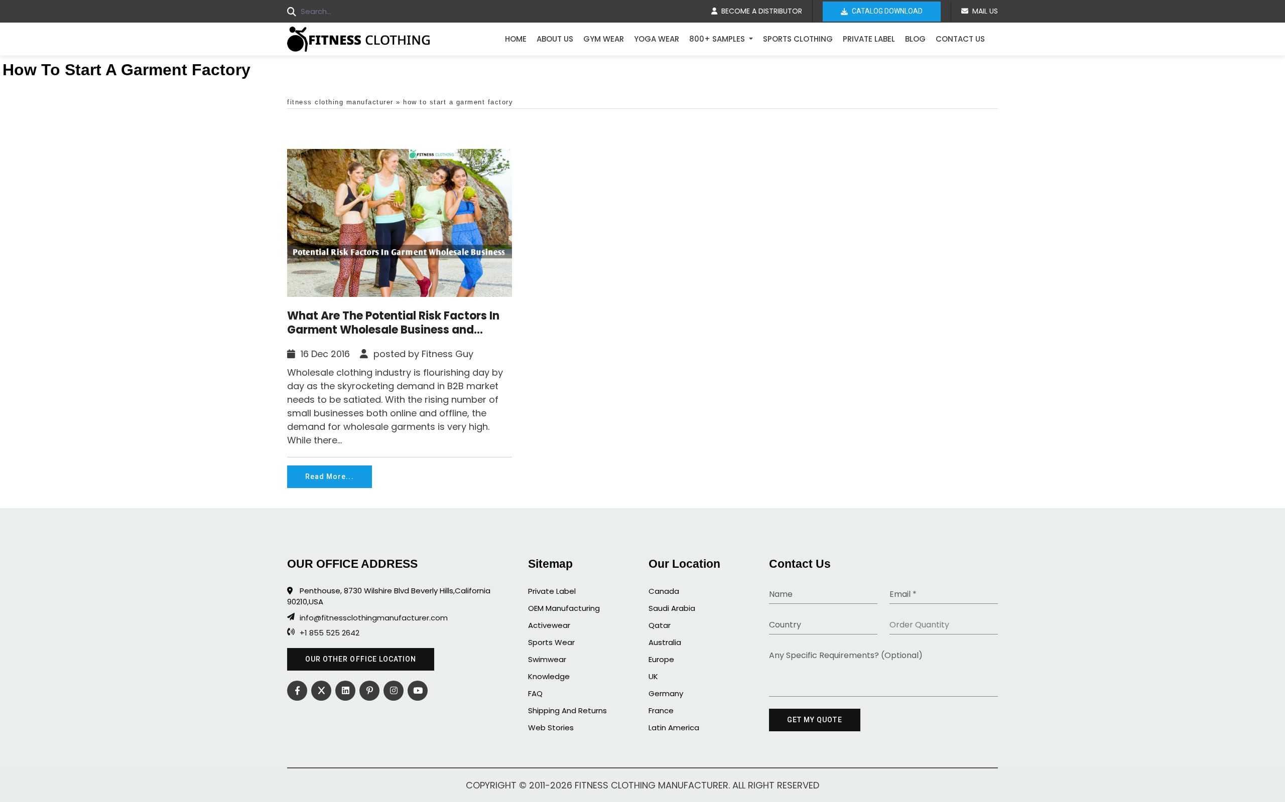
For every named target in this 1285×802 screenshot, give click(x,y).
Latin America (674, 727)
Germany (666, 693)
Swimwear (547, 659)
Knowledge (549, 676)
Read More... (329, 476)
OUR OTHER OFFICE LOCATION (360, 659)
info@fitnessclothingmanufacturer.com (374, 618)
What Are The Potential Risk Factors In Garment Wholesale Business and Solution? (393, 323)
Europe (661, 659)
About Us (555, 39)
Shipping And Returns (567, 710)
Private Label (869, 39)
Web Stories (551, 727)
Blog (915, 39)
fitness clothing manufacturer (340, 102)
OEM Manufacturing (564, 608)
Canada (664, 591)
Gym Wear (603, 39)
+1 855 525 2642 (329, 633)
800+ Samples (718, 39)
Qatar (660, 625)
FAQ (535, 693)
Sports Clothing (798, 39)
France (661, 710)
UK (653, 676)
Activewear (549, 625)
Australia (665, 642)
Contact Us (960, 39)
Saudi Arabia (672, 608)
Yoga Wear (656, 39)
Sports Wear (551, 642)
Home (516, 39)
